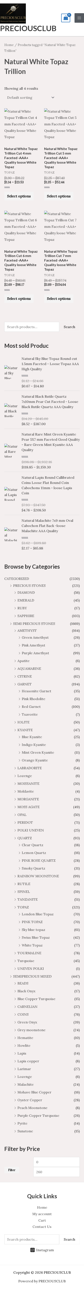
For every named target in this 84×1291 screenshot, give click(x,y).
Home (9, 45)
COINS (23, 1014)
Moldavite (25, 791)
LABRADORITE (29, 768)
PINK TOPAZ (32, 922)
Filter (11, 1170)
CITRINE (24, 676)
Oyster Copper (29, 1100)
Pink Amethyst (33, 645)
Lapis (21, 1053)
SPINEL (23, 891)
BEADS (22, 983)
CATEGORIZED (16, 578)
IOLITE (23, 722)
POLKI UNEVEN (30, 830)
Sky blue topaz (33, 929)
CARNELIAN (27, 1006)
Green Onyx (27, 1022)
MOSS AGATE (28, 807)
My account (42, 1214)
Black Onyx (26, 991)
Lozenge (24, 776)
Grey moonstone (31, 1030)
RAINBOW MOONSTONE (38, 876)
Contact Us (42, 1226)
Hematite (25, 1038)
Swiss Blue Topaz (36, 937)
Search (69, 327)
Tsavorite (30, 714)
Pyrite (22, 1123)
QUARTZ (24, 838)
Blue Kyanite (32, 737)
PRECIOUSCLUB (28, 28)
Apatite (23, 661)
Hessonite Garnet (36, 691)
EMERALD (25, 600)
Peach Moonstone (32, 1108)
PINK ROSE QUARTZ (39, 860)
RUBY (22, 608)
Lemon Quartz (34, 853)
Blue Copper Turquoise (36, 999)
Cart (42, 1220)
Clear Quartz (32, 845)
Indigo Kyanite (34, 744)
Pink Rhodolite (33, 699)
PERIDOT (25, 822)
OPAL (21, 814)
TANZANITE (27, 899)
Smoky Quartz (33, 868)
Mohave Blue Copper (34, 1092)
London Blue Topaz (38, 914)
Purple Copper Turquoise (38, 1115)
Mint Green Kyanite (38, 752)
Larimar (24, 1069)
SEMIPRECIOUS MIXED (32, 976)
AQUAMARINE (29, 668)
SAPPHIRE (25, 616)
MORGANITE (28, 799)
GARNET (24, 684)
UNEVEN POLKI (30, 968)
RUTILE (23, 884)
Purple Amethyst (35, 653)
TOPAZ (23, 907)
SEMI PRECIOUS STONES (34, 623)
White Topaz (32, 945)
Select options (19, 196)
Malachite (25, 1084)
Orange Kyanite (35, 760)
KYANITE (25, 730)
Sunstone (25, 1131)
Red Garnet (31, 706)
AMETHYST (27, 630)
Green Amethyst (35, 637)
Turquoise (25, 961)
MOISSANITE (28, 783)
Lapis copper (28, 1061)
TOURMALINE (29, 953)
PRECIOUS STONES (29, 585)
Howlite (23, 1045)
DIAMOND (26, 592)
